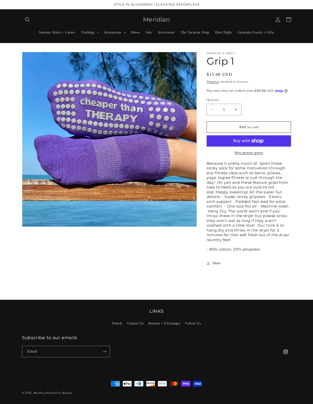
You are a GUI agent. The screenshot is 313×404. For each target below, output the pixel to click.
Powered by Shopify (59, 392)
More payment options (249, 152)
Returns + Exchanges (164, 323)
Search (117, 323)
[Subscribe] (104, 351)
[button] (27, 19)
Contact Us (135, 323)
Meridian (39, 392)
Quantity (213, 100)
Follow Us (193, 323)
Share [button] (216, 263)
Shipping (213, 81)
